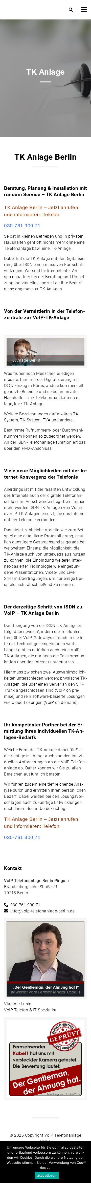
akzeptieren (47, 1175)
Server (55, 684)
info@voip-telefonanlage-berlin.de (42, 911)
